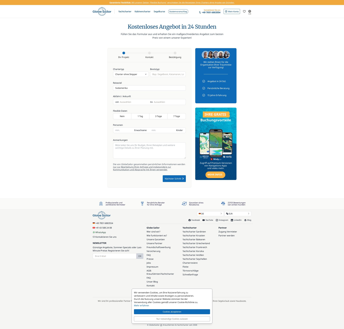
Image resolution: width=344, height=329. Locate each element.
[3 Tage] (158, 116)
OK (139, 256)
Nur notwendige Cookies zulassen (172, 318)
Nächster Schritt (173, 178)
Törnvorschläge (190, 270)
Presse (150, 258)
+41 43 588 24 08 (103, 227)
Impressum (152, 266)
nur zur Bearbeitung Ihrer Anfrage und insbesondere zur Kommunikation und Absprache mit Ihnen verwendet (142, 168)
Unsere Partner (154, 243)
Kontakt (151, 285)
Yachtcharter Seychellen (195, 258)
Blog (249, 220)
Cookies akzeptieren (172, 311)
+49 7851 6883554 (104, 223)
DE (202, 213)
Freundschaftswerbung (159, 247)
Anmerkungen (120, 140)
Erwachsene (140, 130)
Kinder (179, 130)
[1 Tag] (140, 116)
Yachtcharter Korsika (193, 251)
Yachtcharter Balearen (194, 239)
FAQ (149, 255)
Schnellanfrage (190, 274)
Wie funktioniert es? (157, 235)
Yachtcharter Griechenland (196, 243)
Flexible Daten (120, 110)
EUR (230, 213)
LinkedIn (238, 220)
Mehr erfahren (141, 305)
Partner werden (226, 235)
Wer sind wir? (153, 231)
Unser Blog (152, 281)
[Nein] (122, 116)
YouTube (209, 220)
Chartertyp (118, 69)
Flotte (185, 266)
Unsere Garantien (156, 239)
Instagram (223, 220)
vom (117, 102)
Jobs (149, 262)
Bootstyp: (155, 69)
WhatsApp (100, 232)
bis (151, 102)
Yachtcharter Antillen (193, 255)
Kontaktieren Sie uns (106, 236)
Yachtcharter (167, 273)
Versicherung (153, 251)
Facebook (195, 220)
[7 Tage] (177, 116)
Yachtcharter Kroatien (194, 235)
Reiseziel (117, 83)
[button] (125, 11)
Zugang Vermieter (227, 231)
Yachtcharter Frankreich (195, 247)
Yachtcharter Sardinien (194, 231)
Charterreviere (190, 262)
